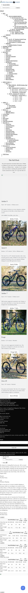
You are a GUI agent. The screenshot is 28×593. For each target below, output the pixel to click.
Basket (5, 462)
